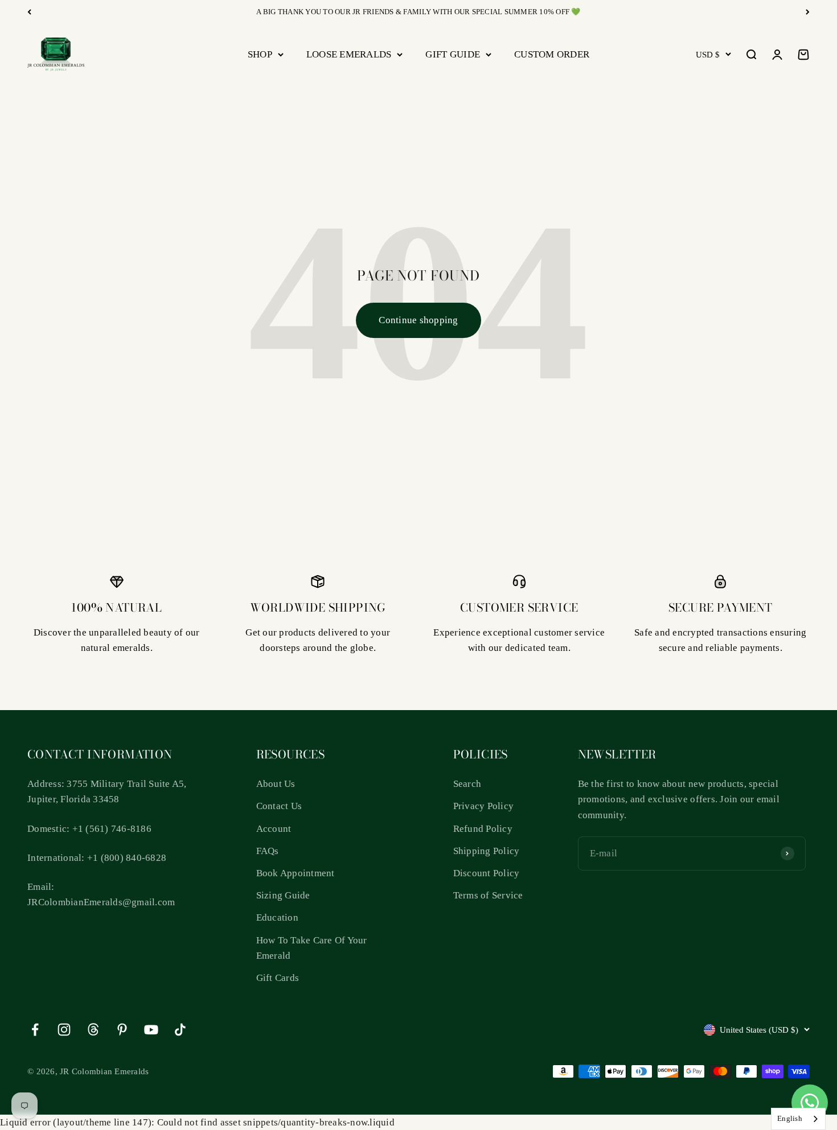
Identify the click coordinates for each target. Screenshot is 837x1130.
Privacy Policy (483, 806)
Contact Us (279, 806)
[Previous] (29, 12)
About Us (276, 783)
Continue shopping (418, 320)
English (789, 1118)
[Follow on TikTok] (180, 1029)
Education (277, 917)
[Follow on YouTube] (151, 1029)
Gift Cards (277, 977)
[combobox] (798, 1119)
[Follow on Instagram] (64, 1029)
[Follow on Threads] (93, 1029)
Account (274, 828)
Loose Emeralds (349, 54)
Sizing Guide (283, 895)
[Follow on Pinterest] (122, 1029)
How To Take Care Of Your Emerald (311, 948)
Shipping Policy (486, 851)
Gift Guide (452, 54)
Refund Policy (482, 828)
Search (467, 783)
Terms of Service (488, 895)
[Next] (808, 12)
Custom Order (551, 54)
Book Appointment (295, 873)
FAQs (267, 851)
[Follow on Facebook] (35, 1029)
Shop (260, 54)
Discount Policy (486, 873)
